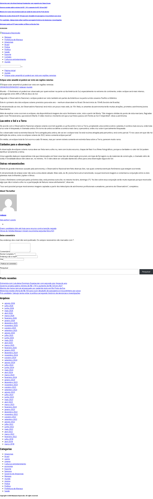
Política (7, 49)
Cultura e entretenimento (15, 59)
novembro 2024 (11, 355)
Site (1, 259)
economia (8, 466)
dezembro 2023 (10, 382)
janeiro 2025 (9, 350)
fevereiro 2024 (10, 377)
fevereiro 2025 (10, 347)
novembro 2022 (11, 414)
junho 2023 (9, 397)
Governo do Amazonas (14, 474)
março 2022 (9, 434)
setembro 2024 (10, 360)
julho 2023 (8, 394)
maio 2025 (8, 340)
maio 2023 (8, 399)
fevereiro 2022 (10, 436)
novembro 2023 (11, 385)
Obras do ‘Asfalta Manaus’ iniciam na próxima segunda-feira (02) (27, 231)
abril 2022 (8, 431)
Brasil (6, 44)
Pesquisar (4, 268)
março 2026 (9, 315)
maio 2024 (8, 370)
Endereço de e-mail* (8, 256)
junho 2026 (9, 308)
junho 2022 (9, 426)
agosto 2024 (9, 362)
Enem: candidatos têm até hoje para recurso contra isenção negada (28, 228)
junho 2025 (9, 338)
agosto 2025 (9, 333)
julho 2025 (8, 335)
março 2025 (9, 345)
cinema (7, 461)
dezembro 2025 (10, 323)
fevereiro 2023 (10, 407)
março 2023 (9, 404)
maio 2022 (8, 429)
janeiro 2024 (9, 380)
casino (7, 459)
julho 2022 (8, 424)
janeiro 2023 (9, 409)
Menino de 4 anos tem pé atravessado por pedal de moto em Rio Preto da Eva (24, 12)
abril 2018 (8, 441)
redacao (22, 87)
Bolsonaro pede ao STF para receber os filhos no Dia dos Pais (19, 24)
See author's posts (8, 220)
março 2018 (9, 444)
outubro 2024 (10, 357)
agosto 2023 (9, 392)
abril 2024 (8, 372)
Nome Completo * (7, 254)
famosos (8, 471)
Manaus (7, 37)
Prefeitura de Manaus (13, 39)
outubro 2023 (10, 387)
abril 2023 (8, 402)
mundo (7, 62)
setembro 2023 (10, 389)
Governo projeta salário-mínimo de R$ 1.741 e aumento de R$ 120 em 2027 (23, 7)
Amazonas (8, 42)
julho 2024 (8, 365)
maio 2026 (8, 310)
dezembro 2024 (10, 352)
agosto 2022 (9, 422)
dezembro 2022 (10, 412)
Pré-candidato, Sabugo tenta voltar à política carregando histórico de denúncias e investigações (31, 20)
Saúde (7, 52)
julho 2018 (8, 439)
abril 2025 (8, 343)
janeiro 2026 (9, 320)
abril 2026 (8, 313)
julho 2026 (8, 305)
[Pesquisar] (22, 66)
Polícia (7, 47)
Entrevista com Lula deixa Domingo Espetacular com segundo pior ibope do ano (25, 3)
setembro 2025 (10, 330)
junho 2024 (9, 367)
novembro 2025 (11, 325)
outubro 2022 (10, 417)
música (7, 481)
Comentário (5, 251)
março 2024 (9, 375)
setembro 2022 (10, 419)
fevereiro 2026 (10, 318)
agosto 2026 (9, 303)
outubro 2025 (10, 328)
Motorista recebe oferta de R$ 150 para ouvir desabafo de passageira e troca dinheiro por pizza (30, 16)
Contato (7, 57)
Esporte (7, 54)
